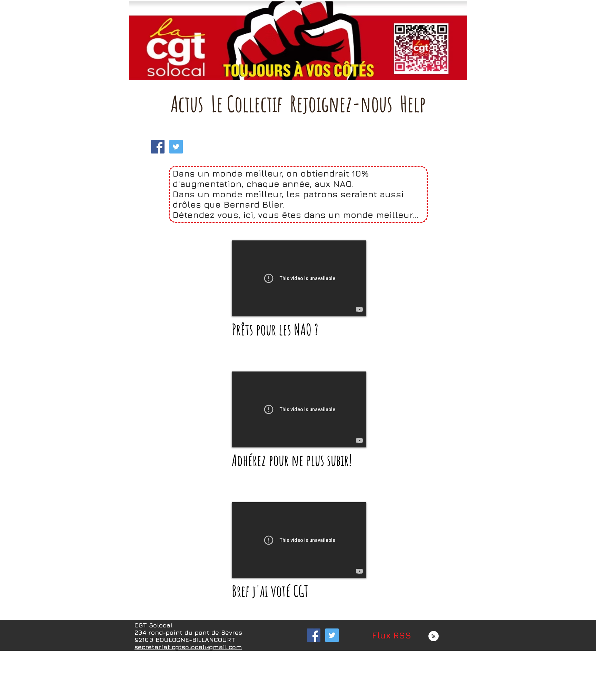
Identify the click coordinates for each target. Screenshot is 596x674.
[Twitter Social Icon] (176, 146)
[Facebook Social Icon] (158, 146)
